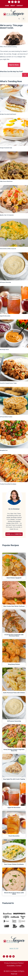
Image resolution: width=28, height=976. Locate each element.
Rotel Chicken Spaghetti (14, 577)
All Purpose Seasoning (5, 282)
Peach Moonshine (14, 835)
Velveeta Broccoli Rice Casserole (8, 248)
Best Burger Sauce (4, 349)
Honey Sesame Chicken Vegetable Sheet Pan (14, 750)
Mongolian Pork (3, 450)
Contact (20, 5)
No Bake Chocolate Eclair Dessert (8, 114)
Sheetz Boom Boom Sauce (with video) (14, 893)
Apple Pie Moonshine (5, 315)
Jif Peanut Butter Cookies (6, 416)
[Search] (25, 75)
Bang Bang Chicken (14, 664)
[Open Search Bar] (19, 18)
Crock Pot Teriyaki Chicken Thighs (8, 383)
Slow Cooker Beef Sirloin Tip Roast (14, 606)
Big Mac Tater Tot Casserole (7, 215)
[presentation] (14, 98)
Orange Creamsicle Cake (6, 147)
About (12, 5)
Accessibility (11, 965)
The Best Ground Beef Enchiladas (8, 484)
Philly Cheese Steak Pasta (6, 181)
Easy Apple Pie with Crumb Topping (14, 779)
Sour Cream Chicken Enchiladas (14, 864)
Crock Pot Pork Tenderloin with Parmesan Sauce (14, 635)
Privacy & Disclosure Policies (13, 963)
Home (7, 5)
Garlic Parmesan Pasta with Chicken (14, 692)
